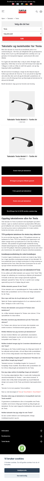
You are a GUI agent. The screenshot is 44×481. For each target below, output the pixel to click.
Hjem (3, 18)
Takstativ (10, 18)
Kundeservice (6, 436)
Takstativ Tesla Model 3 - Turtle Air (22, 120)
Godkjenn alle (22, 470)
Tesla (20, 392)
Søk (22, 39)
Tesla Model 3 (28, 392)
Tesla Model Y (37, 392)
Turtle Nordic (6, 441)
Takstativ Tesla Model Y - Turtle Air (22, 156)
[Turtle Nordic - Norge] (22, 11)
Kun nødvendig (22, 475)
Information (5, 431)
